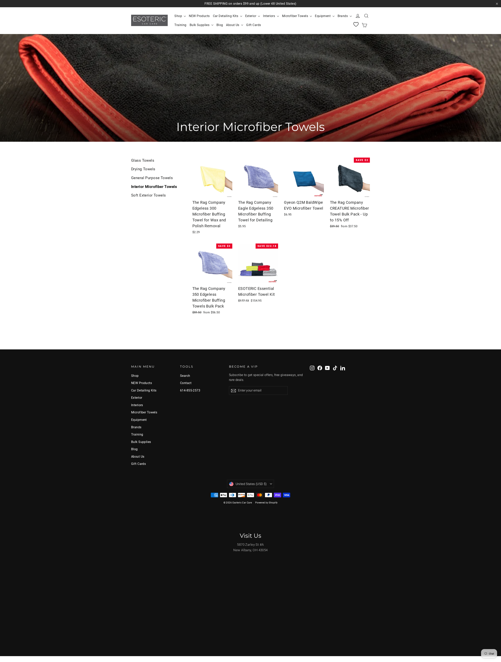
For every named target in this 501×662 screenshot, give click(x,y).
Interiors (269, 16)
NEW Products (199, 16)
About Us (233, 25)
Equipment (323, 16)
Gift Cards (253, 25)
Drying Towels (143, 169)
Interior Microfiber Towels (154, 186)
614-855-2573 (190, 390)
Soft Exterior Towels (148, 195)
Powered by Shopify (266, 502)
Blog (219, 25)
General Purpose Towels (152, 178)
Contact (185, 383)
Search (185, 376)
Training (180, 25)
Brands (343, 16)
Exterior (251, 16)
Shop (178, 16)
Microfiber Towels (295, 16)
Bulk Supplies (200, 25)
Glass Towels (142, 160)
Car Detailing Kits (226, 16)
